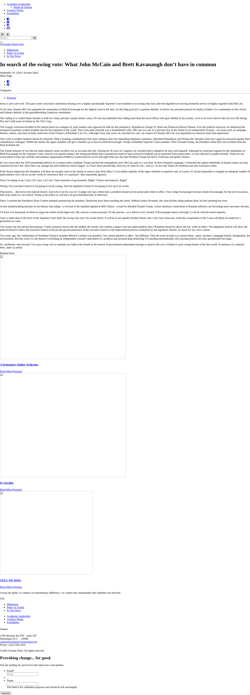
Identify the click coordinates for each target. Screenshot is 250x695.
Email (10, 670)
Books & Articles (23, 7)
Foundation (13, 13)
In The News (14, 56)
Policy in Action (15, 53)
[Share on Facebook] (8, 81)
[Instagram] (8, 25)
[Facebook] (8, 19)
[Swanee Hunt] (12, 44)
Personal (11, 97)
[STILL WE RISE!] (125, 533)
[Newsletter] (8, 28)
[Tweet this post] (8, 84)
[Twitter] (8, 22)
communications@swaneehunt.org (18, 641)
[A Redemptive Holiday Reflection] (125, 307)
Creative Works (15, 10)
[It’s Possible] (125, 425)
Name (10, 680)
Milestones (12, 50)
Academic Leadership (18, 4)
